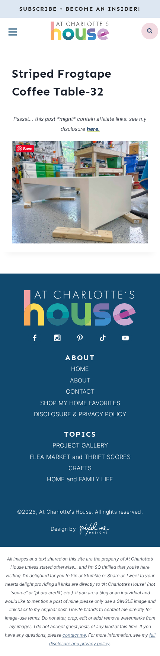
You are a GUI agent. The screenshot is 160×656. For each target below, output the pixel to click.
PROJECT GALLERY (80, 445)
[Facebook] (34, 338)
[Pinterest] (80, 338)
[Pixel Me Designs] (92, 528)
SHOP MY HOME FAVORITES (80, 403)
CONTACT (80, 391)
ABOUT (80, 380)
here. (93, 129)
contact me (74, 635)
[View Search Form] (149, 31)
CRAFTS (80, 468)
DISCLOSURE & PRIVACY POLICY (80, 414)
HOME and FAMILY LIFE (80, 479)
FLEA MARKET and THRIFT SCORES (80, 457)
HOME (80, 368)
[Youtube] (125, 338)
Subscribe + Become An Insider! (80, 9)
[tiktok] (102, 338)
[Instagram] (57, 338)
